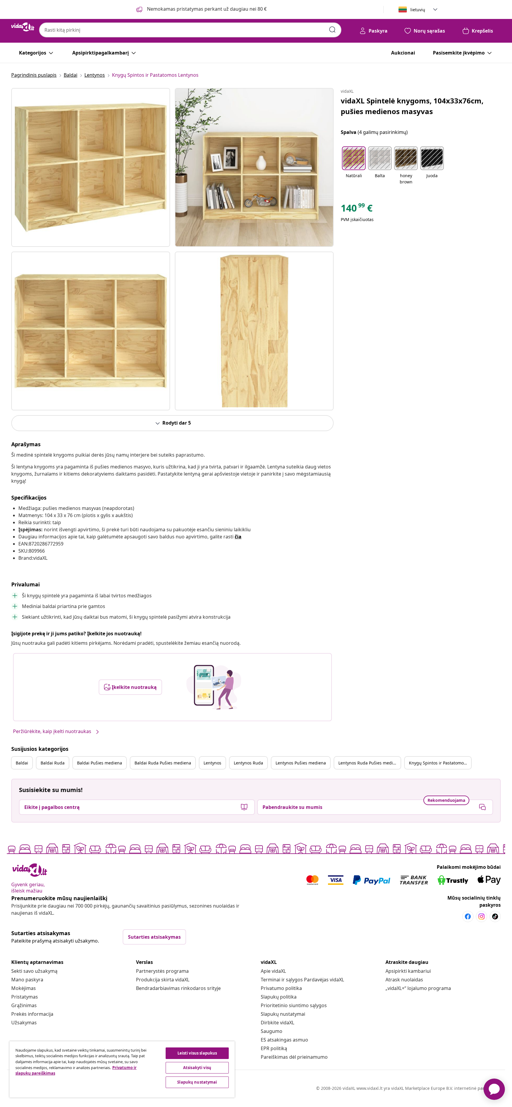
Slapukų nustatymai (283, 1014)
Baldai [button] (22, 763)
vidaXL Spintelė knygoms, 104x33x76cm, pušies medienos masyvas (412, 106)
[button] (354, 165)
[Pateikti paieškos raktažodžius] (332, 29)
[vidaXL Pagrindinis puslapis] (22, 27)
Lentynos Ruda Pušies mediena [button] (369, 763)
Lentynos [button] (212, 763)
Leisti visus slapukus (197, 1053)
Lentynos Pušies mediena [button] (301, 763)
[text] (356, 209)
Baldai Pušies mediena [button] (99, 763)
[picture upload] (214, 687)
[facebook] (468, 916)
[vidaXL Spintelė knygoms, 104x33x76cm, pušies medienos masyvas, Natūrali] (90, 167)
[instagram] (481, 916)
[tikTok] (495, 916)
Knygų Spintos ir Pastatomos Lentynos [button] (440, 763)
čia (238, 536)
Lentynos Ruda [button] (248, 763)
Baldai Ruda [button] (53, 763)
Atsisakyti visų (197, 1067)
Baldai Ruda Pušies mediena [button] (163, 763)
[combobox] (190, 30)
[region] (122, 1069)
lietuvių (417, 9)
